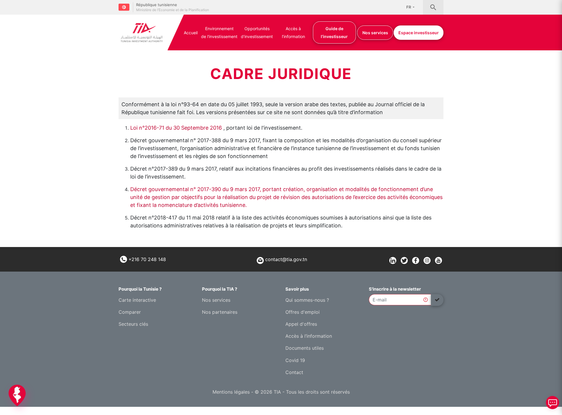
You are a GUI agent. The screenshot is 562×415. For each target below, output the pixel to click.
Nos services (375, 32)
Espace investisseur (418, 32)
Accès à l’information (293, 32)
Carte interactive (137, 300)
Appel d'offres (301, 324)
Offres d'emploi (302, 312)
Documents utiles (304, 348)
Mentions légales (231, 392)
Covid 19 (295, 360)
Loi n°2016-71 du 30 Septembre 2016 (176, 128)
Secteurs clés (133, 324)
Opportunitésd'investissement (257, 32)
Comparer (130, 312)
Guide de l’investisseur (334, 32)
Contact (294, 372)
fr (409, 7)
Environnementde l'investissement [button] (219, 32)
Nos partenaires (219, 312)
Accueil (191, 32)
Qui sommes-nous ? (307, 300)
